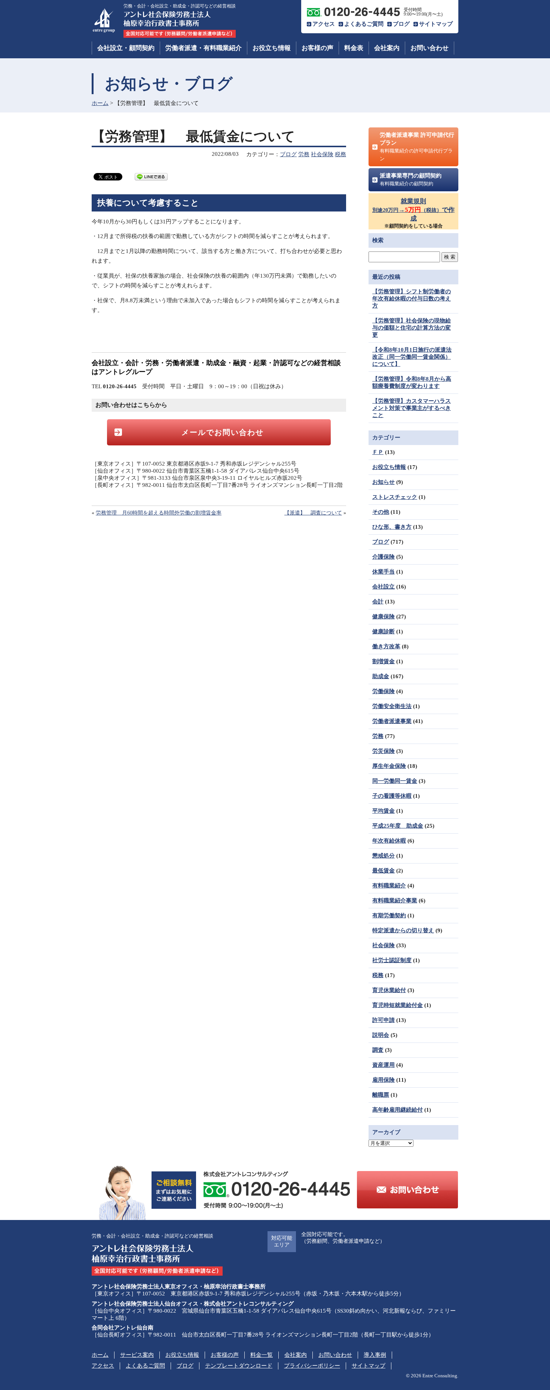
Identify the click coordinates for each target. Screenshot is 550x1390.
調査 (378, 1050)
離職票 (380, 1095)
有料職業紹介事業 (394, 901)
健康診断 (383, 631)
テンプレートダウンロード (238, 1366)
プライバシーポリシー (312, 1366)
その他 (380, 512)
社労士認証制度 (392, 960)
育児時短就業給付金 (397, 1005)
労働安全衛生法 (392, 706)
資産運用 (383, 1065)
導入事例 (375, 1355)
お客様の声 (317, 48)
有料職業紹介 (389, 886)
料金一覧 (261, 1355)
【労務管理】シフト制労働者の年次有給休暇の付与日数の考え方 (411, 298)
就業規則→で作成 (413, 210)
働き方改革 (386, 646)
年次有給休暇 (389, 841)
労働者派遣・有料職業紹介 (203, 48)
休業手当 (383, 572)
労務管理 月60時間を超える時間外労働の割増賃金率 (158, 513)
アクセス (323, 24)
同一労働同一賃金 (394, 781)
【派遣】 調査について (313, 513)
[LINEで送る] (151, 176)
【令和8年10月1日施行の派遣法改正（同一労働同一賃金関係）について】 (412, 357)
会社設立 (383, 587)
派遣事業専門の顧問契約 (410, 179)
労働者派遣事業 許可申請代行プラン (417, 146)
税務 (340, 154)
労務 (303, 154)
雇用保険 (383, 1080)
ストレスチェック (394, 497)
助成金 (380, 676)
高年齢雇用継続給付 (397, 1110)
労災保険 (383, 751)
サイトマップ (436, 24)
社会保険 (322, 154)
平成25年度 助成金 (397, 826)
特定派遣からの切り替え (403, 930)
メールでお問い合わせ (222, 432)
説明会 (380, 1035)
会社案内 (387, 48)
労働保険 (383, 691)
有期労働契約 (389, 915)
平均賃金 (383, 811)
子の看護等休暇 (392, 796)
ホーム (100, 103)
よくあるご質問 (364, 24)
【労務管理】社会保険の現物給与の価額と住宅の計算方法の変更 (411, 328)
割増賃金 (383, 661)
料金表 (353, 48)
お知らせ (383, 482)
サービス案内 (137, 1355)
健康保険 (383, 617)
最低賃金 (383, 871)
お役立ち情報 (272, 48)
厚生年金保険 (389, 766)
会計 (378, 602)
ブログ (401, 24)
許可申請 (383, 1020)
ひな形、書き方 (392, 527)
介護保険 (383, 557)
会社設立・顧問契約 (126, 48)
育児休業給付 (389, 990)
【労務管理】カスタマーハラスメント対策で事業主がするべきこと (411, 408)
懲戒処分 (383, 856)
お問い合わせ (429, 48)
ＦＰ (378, 452)
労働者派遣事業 (392, 721)
